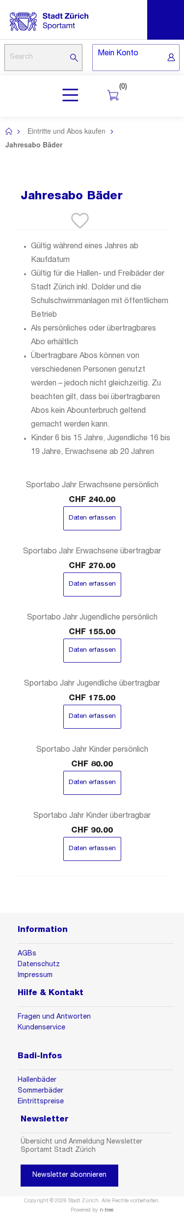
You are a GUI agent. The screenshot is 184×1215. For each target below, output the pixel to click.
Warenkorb (121, 88)
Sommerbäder (40, 1091)
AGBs (27, 954)
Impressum (36, 975)
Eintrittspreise (41, 1101)
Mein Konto (118, 54)
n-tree (106, 1210)
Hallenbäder (37, 1080)
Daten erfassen (92, 518)
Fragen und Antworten (54, 1017)
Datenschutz (39, 964)
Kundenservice (41, 1027)
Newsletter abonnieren (69, 1175)
